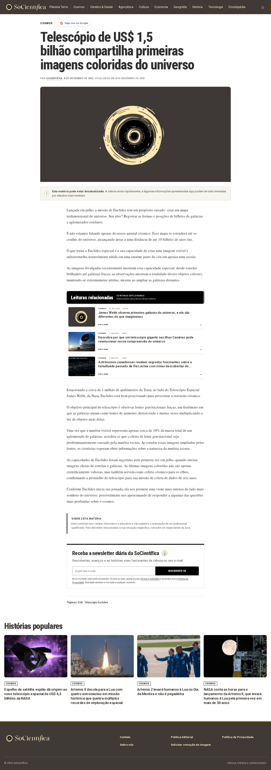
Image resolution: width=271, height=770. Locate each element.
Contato (125, 737)
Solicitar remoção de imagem (191, 744)
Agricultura (126, 7)
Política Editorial (182, 737)
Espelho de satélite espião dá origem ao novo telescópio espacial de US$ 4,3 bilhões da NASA (35, 693)
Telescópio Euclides (96, 602)
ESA (80, 602)
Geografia (180, 7)
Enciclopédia (237, 7)
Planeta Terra (59, 7)
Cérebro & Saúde (101, 7)
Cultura (144, 7)
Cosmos (78, 7)
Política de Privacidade (238, 737)
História (197, 7)
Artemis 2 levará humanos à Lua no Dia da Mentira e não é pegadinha (167, 691)
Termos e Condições (150, 579)
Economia (161, 7)
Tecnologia (215, 7)
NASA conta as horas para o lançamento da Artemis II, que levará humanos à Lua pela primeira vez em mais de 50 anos (233, 696)
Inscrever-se (177, 570)
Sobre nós (126, 744)
